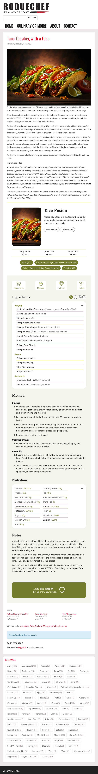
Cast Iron (28, 682)
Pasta (9, 724)
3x (80, 297)
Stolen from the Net (16, 751)
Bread (25, 676)
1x (71, 297)
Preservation (27, 724)
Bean (56, 671)
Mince (48, 719)
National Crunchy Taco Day (17, 614)
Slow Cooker (13, 740)
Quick (76, 724)
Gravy (39, 703)
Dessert (10, 692)
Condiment (12, 687)
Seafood (25, 735)
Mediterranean (14, 719)
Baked (10, 671)
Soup (56, 740)
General (82, 697)
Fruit (56, 697)
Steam (45, 746)
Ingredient (32, 708)
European (54, 692)
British (57, 676)
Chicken (59, 682)
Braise (82, 671)
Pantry (81, 719)
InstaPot (49, 708)
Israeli (76, 708)
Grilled (68, 703)
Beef (70, 671)
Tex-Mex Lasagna (69, 614)
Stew (58, 746)
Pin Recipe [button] (68, 229)
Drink (25, 692)
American (24, 626)
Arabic (44, 666)
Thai (50, 751)
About (55, 26)
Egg (39, 692)
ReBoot (29, 729)
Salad (58, 729)
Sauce (71, 729)
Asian (32, 626)
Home (9, 26)
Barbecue (26, 671)
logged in (22, 647)
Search (33, 18)
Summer (36, 751)
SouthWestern (13, 746)
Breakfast (41, 676)
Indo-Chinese (13, 708)
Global (25, 703)
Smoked (30, 740)
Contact (70, 26)
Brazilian (11, 676)
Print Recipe (51, 229)
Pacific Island (64, 719)
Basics (42, 671)
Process (44, 724)
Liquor (66, 713)
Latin (53, 713)
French (28, 697)
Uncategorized (80, 751)
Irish (64, 708)
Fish (68, 692)
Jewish (25, 713)
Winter (44, 756)
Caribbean (12, 682)
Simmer (57, 735)
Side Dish (41, 735)
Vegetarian (26, 756)
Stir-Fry (72, 746)
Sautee (10, 735)
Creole (50, 687)
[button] (82, 305)
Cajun (70, 676)
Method (40, 288)
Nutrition (61, 288)
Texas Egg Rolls (41, 614)
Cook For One (32, 687)
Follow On (11, 697)
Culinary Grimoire (31, 26)
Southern (71, 740)
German (10, 703)
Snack (44, 740)
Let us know (39, 592)
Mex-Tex (63, 626)
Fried (42, 697)
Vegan (10, 756)
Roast (44, 729)
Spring (30, 746)
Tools (63, 751)
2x (75, 297)
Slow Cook (74, 735)
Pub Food (60, 724)
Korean (38, 713)
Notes (81, 288)
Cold (73, 682)
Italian (10, 713)
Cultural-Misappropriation (47, 626)
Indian (82, 703)
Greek (54, 703)
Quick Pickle (13, 729)
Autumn (73, 666)
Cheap (44, 682)
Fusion (68, 697)
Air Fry (10, 666)
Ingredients (19, 288)
